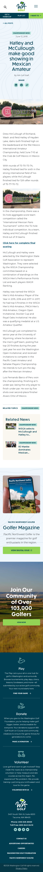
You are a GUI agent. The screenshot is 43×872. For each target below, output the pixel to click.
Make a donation (20, 741)
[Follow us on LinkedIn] (23, 829)
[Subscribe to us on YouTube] (27, 829)
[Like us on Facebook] (15, 829)
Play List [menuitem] (21, 16)
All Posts (9, 23)
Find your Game (20, 693)
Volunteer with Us (20, 790)
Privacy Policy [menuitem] (21, 868)
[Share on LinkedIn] (16, 85)
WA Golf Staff (23, 75)
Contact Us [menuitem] (21, 839)
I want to (34, 16)
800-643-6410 (26, 825)
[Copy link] (27, 85)
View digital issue (20, 550)
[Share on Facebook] (21, 85)
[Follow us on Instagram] (19, 829)
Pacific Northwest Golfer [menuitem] (22, 858)
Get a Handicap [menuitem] (7, 15)
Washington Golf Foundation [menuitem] (21, 853)
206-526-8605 (25, 822)
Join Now (21, 622)
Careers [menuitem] (21, 848)
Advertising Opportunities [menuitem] (21, 843)
